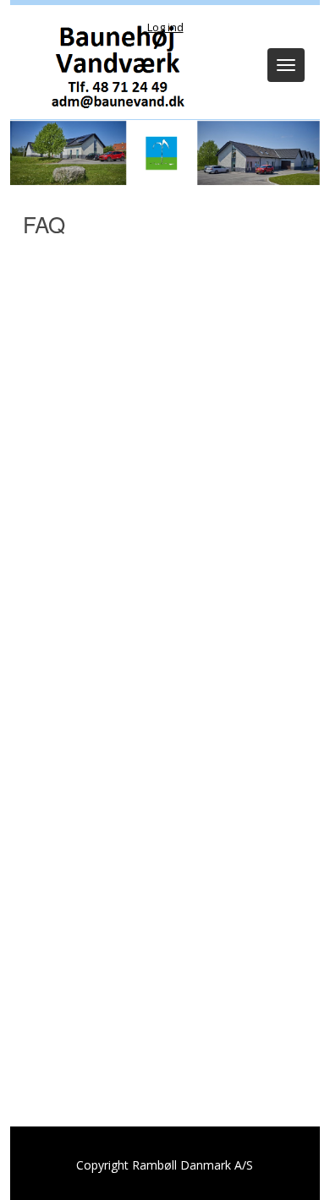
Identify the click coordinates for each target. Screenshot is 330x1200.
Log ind (165, 27)
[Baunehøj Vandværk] (113, 66)
